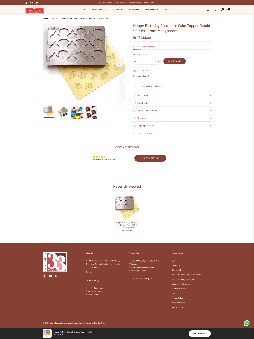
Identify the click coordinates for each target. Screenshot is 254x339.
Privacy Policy (177, 298)
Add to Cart (200, 333)
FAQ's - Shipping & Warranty (183, 279)
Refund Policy (177, 307)
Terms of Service (178, 302)
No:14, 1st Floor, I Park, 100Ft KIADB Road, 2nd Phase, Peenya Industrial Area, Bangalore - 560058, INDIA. (103, 264)
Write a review (150, 158)
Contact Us (176, 265)
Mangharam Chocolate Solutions (64, 323)
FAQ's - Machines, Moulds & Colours (186, 274)
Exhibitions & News (179, 288)
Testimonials (177, 270)
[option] (84, 62)
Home (45, 18)
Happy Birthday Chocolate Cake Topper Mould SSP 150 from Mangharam (127, 225)
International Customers (181, 284)
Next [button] (119, 64)
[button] (208, 9)
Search (174, 260)
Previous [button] (49, 64)
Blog (174, 293)
